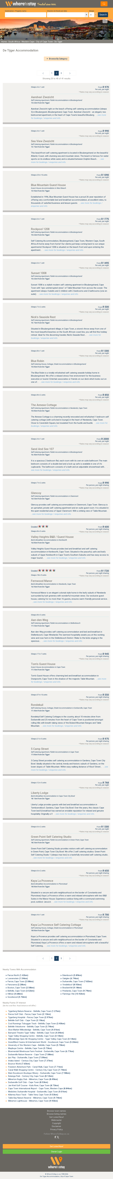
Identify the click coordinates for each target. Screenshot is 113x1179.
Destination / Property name (15, 11)
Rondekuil (37, 704)
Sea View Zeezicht (42, 141)
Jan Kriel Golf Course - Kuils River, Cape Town (33, 1085)
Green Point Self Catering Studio (51, 836)
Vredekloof (72, 984)
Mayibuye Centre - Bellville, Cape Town (30, 1048)
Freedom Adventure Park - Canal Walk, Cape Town (35, 1067)
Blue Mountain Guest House (48, 185)
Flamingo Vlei (73, 994)
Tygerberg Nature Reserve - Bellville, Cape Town (34, 1011)
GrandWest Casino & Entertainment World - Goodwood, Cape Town (43, 1042)
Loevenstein (18, 978)
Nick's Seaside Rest (43, 317)
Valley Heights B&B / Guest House (52, 537)
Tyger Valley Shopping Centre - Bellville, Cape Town (35, 1036)
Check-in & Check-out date (57, 11)
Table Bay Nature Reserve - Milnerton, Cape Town (35, 1098)
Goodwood (17, 997)
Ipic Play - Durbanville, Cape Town (28, 1057)
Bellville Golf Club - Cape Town (26, 1020)
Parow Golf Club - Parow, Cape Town (29, 1014)
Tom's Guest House (43, 664)
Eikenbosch (72, 975)
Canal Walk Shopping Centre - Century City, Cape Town (37, 1070)
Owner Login (56, 1152)
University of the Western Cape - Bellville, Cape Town (36, 1045)
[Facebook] (55, 1137)
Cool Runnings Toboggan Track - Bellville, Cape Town (36, 1023)
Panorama (17, 984)
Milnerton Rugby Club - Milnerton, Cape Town (33, 1079)
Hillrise (15, 994)
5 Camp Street (40, 749)
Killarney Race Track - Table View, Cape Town (33, 1094)
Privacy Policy (56, 1129)
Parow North (18, 975)
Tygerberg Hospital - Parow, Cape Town (30, 1017)
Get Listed (56, 1117)
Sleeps (91, 11)
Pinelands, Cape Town (77, 991)
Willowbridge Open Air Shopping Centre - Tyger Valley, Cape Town (42, 1039)
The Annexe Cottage (44, 405)
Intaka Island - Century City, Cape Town (30, 1060)
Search (103, 14)
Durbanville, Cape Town (77, 981)
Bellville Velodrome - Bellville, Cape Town (31, 1026)
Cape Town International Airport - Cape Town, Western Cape (40, 1088)
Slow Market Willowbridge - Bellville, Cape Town (34, 1030)
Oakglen (70, 978)
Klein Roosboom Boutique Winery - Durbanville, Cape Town (39, 1073)
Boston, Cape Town (21, 987)
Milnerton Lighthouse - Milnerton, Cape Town (33, 1101)
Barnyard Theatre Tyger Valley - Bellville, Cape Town (36, 1033)
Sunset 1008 (38, 273)
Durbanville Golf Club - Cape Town (28, 1082)
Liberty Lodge (39, 793)
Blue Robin (37, 361)
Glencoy (36, 493)
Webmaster (56, 1120)
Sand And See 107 (42, 449)
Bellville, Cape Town (21, 991)
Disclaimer (56, 1126)
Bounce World (19, 1063)
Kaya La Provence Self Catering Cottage (56, 924)
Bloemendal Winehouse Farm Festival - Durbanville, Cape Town (41, 1051)
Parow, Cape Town (21, 981)
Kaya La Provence (42, 880)
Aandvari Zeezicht (42, 97)
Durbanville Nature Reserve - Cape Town (31, 1054)
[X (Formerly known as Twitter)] (58, 1137)
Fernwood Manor (41, 581)
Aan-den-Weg (39, 620)
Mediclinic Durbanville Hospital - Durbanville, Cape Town (37, 1091)
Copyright (56, 1123)
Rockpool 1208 (40, 229)
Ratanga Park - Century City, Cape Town (30, 1076)
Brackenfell (72, 987)
